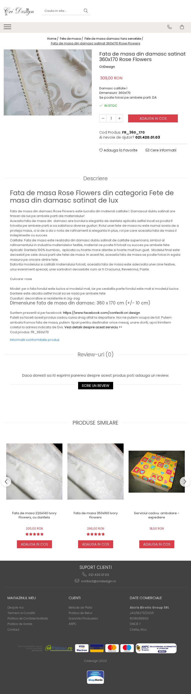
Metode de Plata (80, 607)
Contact (13, 629)
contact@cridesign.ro (98, 581)
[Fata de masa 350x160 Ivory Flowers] (95, 471)
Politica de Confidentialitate (27, 618)
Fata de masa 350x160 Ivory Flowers (96, 515)
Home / (53, 39)
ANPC (73, 624)
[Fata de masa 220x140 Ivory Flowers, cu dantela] (34, 471)
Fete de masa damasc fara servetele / (114, 39)
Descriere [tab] (95, 178)
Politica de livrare (19, 624)
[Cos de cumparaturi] (182, 27)
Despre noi (15, 607)
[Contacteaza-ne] (169, 27)
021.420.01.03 (98, 574)
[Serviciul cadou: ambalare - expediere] (157, 472)
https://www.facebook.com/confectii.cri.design (101, 312)
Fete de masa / (72, 39)
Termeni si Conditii (21, 613)
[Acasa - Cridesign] (19, 11)
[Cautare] (85, 11)
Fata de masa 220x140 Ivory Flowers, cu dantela (34, 515)
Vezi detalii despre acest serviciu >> (93, 327)
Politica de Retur (80, 613)
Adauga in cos (153, 118)
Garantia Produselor (83, 618)
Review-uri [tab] (96, 354)
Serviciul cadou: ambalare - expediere (156, 515)
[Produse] (8, 28)
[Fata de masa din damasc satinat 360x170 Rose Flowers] (48, 82)
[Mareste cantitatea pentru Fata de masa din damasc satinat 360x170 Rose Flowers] (119, 118)
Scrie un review (95, 385)
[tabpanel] (48, 82)
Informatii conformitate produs (34, 339)
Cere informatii (162, 150)
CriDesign (107, 67)
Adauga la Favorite (120, 150)
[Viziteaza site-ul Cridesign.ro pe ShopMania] (95, 677)
